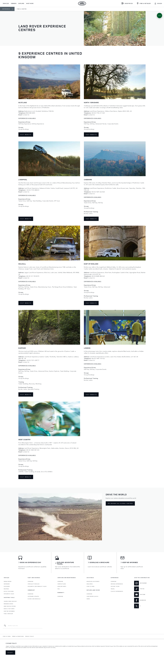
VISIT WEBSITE (25, 218)
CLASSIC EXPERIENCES (117, 591)
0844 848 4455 (30, 113)
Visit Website (25, 134)
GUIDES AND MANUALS (34, 598)
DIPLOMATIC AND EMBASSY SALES (37, 586)
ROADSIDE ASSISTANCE (93, 581)
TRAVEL (113, 588)
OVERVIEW (30, 581)
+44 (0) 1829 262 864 (98, 192)
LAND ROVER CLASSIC (92, 596)
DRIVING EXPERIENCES (117, 584)
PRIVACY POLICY (29, 636)
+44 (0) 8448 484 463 (98, 276)
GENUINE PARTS (62, 586)
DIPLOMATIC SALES (9, 593)
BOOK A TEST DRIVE (9, 608)
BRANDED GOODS (8, 603)
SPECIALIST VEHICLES (33, 584)
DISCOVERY (7, 586)
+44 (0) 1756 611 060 (98, 113)
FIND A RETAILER (8, 613)
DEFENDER (6, 584)
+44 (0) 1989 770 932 (98, 358)
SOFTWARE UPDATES (33, 596)
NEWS (88, 598)
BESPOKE (6, 588)
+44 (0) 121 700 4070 (32, 276)
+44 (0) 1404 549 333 (32, 450)
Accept (10, 652)
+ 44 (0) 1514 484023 (32, 190)
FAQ (59, 588)
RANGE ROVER (7, 581)
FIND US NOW (90, 586)
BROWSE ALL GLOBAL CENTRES (122, 503)
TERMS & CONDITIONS (18, 636)
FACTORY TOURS (115, 586)
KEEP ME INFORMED (9, 611)
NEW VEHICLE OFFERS (10, 606)
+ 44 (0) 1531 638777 (32, 360)
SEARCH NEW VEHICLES (10, 601)
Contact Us (25, 115)
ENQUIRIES (90, 584)
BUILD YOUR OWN (9, 591)
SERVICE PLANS (62, 584)
